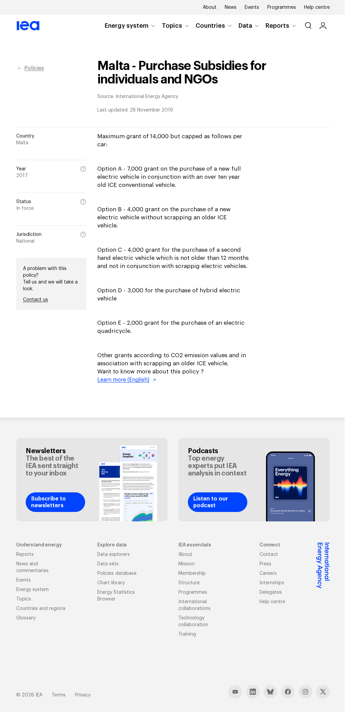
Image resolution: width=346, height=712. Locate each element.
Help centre (317, 7)
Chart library (111, 583)
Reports (277, 26)
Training (187, 634)
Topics (172, 26)
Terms (59, 695)
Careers (268, 573)
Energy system (126, 26)
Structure (189, 583)
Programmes (281, 7)
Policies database (117, 573)
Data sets (108, 564)
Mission (186, 564)
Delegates (271, 592)
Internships (272, 583)
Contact (269, 554)
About (210, 7)
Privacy (83, 695)
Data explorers (113, 554)
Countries (210, 26)
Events (252, 7)
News (231, 7)
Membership (192, 573)
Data (245, 26)
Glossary (25, 618)
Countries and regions (41, 608)
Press (265, 564)
